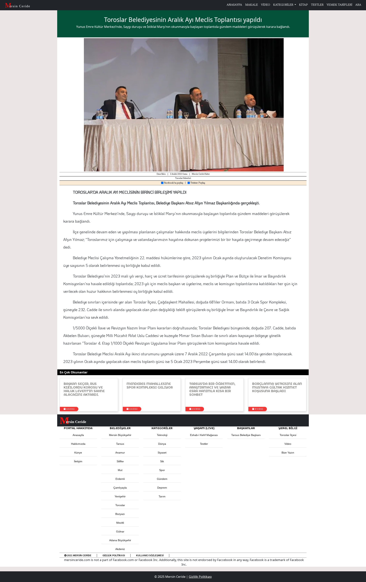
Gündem (162, 478)
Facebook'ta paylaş (173, 183)
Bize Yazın (288, 452)
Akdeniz (120, 549)
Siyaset (162, 452)
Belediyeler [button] (120, 428)
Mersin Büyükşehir (120, 435)
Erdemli (120, 478)
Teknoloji (162, 435)
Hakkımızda (78, 443)
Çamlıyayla (120, 487)
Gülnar (120, 531)
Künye (78, 452)
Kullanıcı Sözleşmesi (150, 555)
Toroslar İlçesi (288, 435)
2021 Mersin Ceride (79, 555)
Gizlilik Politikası (114, 555)
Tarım (162, 496)
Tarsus (120, 443)
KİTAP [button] (303, 5)
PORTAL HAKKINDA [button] (78, 428)
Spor (162, 470)
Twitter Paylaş (197, 183)
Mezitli (120, 522)
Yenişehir (120, 496)
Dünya (162, 443)
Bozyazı (120, 513)
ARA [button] (358, 5)
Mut (120, 470)
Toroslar (120, 505)
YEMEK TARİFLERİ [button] (339, 5)
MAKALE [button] (251, 5)
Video (287, 443)
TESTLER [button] (317, 5)
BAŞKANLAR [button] (246, 428)
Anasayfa (78, 435)
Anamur (120, 452)
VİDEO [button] (265, 5)
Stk (162, 461)
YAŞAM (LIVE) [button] (204, 428)
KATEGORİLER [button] (162, 428)
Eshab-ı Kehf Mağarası (204, 435)
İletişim (78, 461)
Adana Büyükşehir (120, 540)
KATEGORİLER (283, 5)
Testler (204, 443)
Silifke (120, 461)
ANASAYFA (234, 5)
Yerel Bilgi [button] (288, 428)
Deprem (162, 487)
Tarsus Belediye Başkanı (246, 435)
